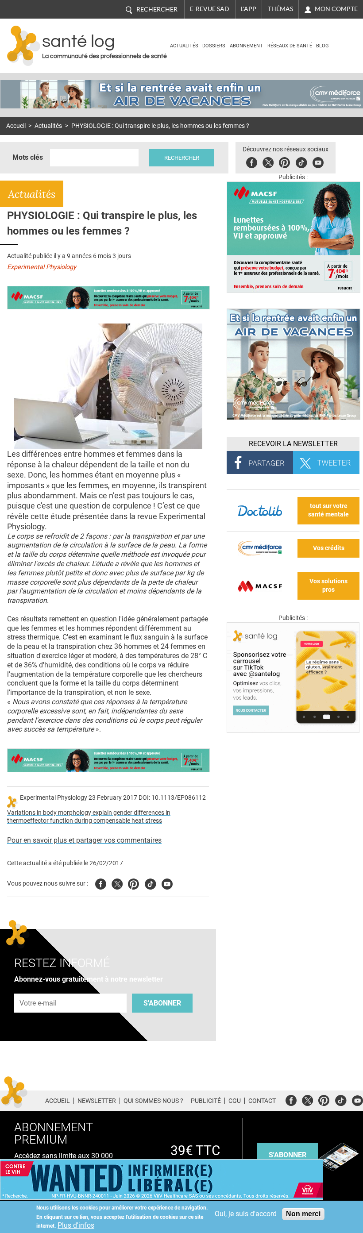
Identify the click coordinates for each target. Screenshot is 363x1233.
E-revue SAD (209, 8)
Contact (262, 1101)
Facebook (251, 161)
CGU (234, 1101)
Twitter (268, 161)
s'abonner (287, 1155)
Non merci (303, 1214)
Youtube (167, 883)
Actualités (184, 46)
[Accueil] (23, 46)
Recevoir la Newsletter (293, 443)
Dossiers (213, 46)
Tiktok (301, 161)
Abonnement (246, 46)
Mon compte (336, 8)
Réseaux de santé (289, 46)
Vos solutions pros (328, 585)
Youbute (318, 161)
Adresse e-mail (38, 988)
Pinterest (284, 161)
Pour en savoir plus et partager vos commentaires (84, 840)
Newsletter (96, 1101)
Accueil (16, 126)
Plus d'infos (76, 1225)
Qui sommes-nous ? (153, 1101)
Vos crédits (328, 548)
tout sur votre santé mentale (328, 510)
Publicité (206, 1101)
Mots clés (27, 157)
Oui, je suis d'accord (246, 1214)
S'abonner (162, 1003)
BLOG (322, 46)
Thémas (280, 8)
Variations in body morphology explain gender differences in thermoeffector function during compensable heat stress (88, 817)
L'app (248, 8)
